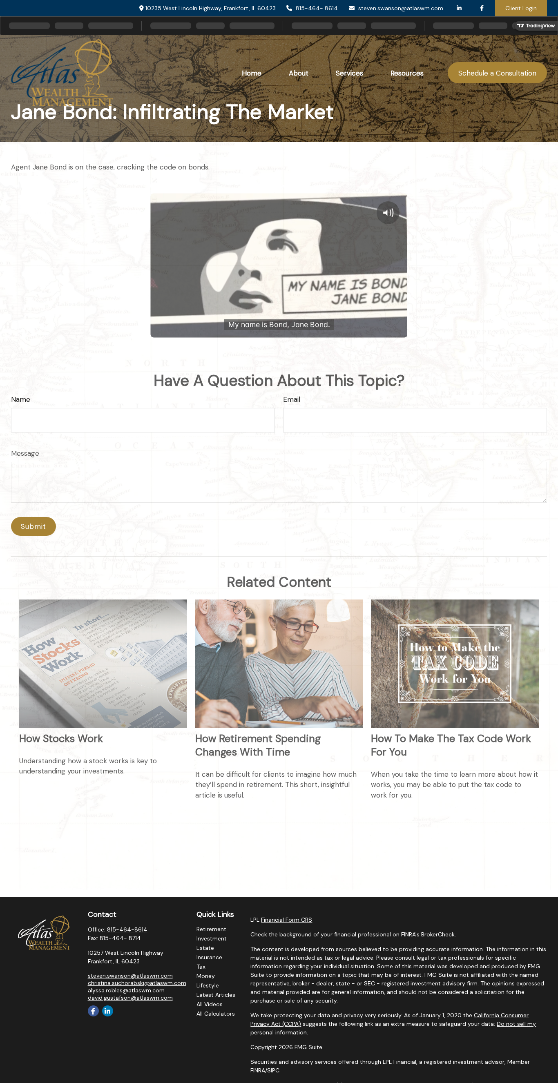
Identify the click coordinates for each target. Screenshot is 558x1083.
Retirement (211, 929)
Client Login (521, 8)
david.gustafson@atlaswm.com (130, 997)
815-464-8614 (127, 929)
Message (25, 453)
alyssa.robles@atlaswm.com (126, 990)
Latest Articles (215, 994)
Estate (205, 948)
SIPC (273, 1070)
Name (20, 399)
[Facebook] (482, 8)
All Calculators (215, 1013)
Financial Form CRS (286, 919)
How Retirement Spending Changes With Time (258, 745)
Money (205, 976)
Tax (200, 966)
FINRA (257, 1070)
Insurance (209, 957)
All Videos (209, 1004)
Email (291, 399)
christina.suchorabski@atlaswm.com (137, 983)
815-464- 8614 (317, 8)
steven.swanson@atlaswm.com (400, 8)
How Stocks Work (61, 738)
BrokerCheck (438, 934)
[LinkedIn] (459, 8)
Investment (211, 938)
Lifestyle (207, 985)
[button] (252, 73)
